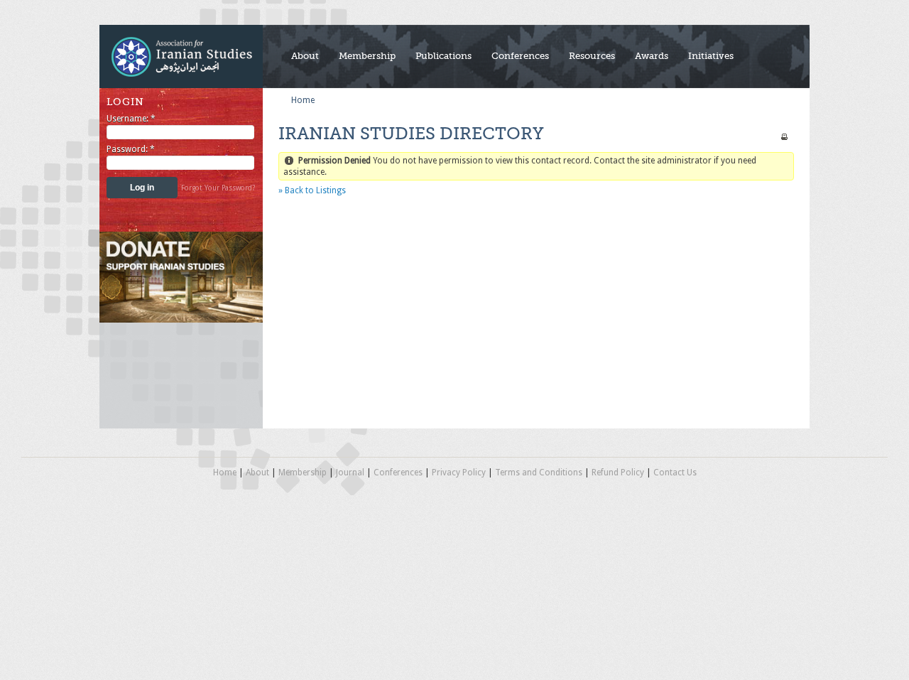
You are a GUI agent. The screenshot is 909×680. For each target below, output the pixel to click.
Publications (443, 55)
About (305, 55)
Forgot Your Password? (218, 188)
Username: (131, 119)
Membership (367, 55)
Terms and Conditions (538, 472)
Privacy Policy (459, 472)
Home (303, 100)
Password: (131, 149)
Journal (350, 472)
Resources (592, 55)
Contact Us (675, 472)
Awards (651, 55)
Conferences (520, 55)
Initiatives (711, 55)
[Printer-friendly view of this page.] (784, 136)
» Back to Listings (312, 190)
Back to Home (181, 56)
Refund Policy (618, 472)
